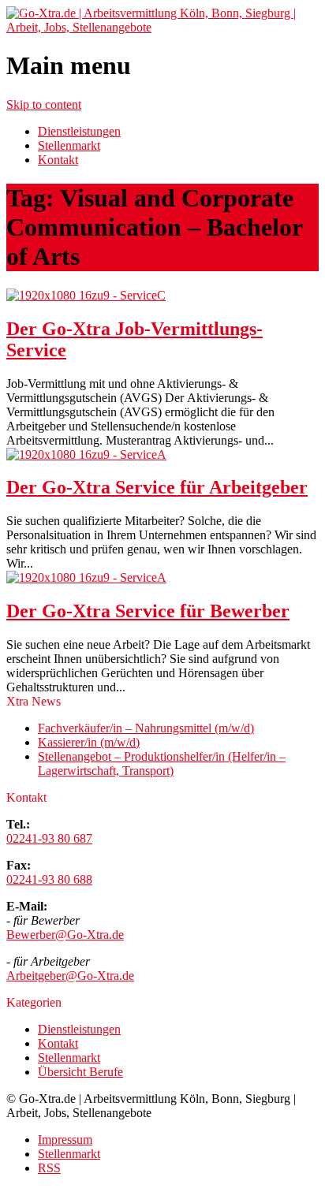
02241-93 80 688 (49, 879)
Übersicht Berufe (80, 1071)
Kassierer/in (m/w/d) (89, 742)
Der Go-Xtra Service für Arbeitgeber (157, 487)
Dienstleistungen (79, 131)
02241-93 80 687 (49, 838)
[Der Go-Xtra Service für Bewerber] (86, 577)
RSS (49, 1168)
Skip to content (43, 104)
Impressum (65, 1139)
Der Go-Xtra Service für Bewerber (148, 611)
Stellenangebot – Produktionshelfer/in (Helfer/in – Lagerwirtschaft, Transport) (162, 763)
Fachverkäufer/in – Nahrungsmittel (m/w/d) (146, 728)
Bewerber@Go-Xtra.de (65, 934)
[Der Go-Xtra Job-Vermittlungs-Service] (86, 295)
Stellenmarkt (69, 145)
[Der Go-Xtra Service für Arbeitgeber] (86, 454)
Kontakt (58, 159)
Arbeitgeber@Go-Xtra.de (70, 975)
